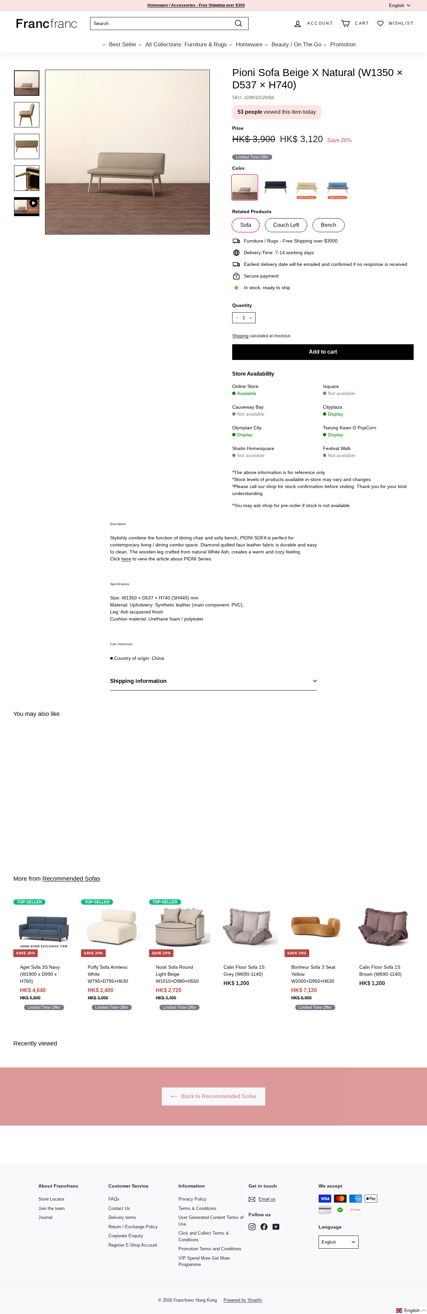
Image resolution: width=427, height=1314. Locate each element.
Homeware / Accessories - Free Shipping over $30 (195, 5)
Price (238, 128)
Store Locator (51, 1199)
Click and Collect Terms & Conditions (203, 1236)
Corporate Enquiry (125, 1235)
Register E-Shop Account (132, 1245)
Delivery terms (122, 1217)
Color (238, 168)
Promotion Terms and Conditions (210, 1248)
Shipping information (138, 681)
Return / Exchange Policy (133, 1226)
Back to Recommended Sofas (218, 1096)
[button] (411, 1310)
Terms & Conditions (197, 1208)
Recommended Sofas (71, 878)
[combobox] (169, 23)
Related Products (252, 211)
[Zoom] (127, 152)
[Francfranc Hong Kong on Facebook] (264, 1226)
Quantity (242, 305)
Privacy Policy (192, 1199)
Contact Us (119, 1208)
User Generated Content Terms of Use (211, 1221)
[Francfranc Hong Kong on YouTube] (276, 1226)
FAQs (113, 1199)
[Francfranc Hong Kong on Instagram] (252, 1226)
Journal (45, 1217)
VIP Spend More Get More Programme (204, 1261)
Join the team (51, 1208)
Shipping (240, 336)
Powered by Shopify (243, 1300)
